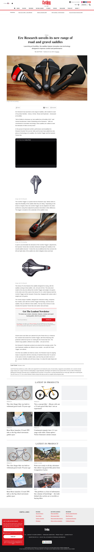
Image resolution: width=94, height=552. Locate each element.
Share (19, 107)
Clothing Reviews (70, 521)
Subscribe (84, 4)
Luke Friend (39, 51)
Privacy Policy (17, 541)
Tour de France (39, 513)
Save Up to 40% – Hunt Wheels (25, 12)
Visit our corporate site (64, 547)
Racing (24, 8)
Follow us (47, 107)
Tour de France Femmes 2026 (76, 12)
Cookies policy (69, 534)
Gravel (55, 8)
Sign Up (13, 536)
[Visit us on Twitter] (84, 2)
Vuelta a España (40, 518)
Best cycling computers (56, 521)
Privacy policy (60, 534)
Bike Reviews (69, 516)
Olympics (38, 521)
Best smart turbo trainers (57, 518)
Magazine (62, 8)
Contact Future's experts (34, 534)
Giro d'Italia (38, 516)
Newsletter (54, 107)
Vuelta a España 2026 (42, 12)
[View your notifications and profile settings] (12, 3)
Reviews (31, 8)
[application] (36, 153)
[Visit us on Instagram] (82, 2)
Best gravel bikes (55, 516)
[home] (14, 8)
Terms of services (33, 323)
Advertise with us (33, 537)
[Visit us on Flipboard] (90, 2)
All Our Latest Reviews (71, 513)
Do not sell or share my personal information (52, 537)
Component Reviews (71, 518)
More (76, 8)
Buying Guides (40, 8)
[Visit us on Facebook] (86, 2)
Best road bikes (54, 513)
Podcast (70, 8)
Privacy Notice (20, 324)
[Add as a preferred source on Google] (47, 542)
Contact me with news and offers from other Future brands (13, 533)
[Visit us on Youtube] (88, 2)
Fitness (48, 8)
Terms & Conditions (11, 542)
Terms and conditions (49, 534)
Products (46, 35)
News (18, 8)
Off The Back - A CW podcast (58, 12)
